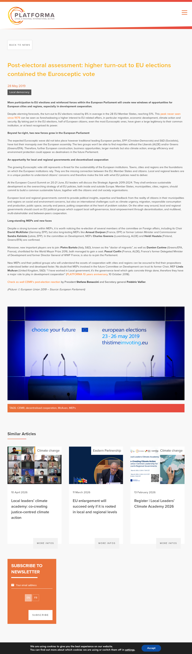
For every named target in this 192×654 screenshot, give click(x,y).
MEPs (72, 408)
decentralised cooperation (41, 408)
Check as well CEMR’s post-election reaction (34, 282)
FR (35, 597)
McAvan (63, 408)
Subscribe (40, 615)
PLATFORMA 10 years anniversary (87, 274)
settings (130, 650)
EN (28, 597)
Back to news (19, 45)
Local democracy (19, 92)
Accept (151, 648)
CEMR (21, 408)
